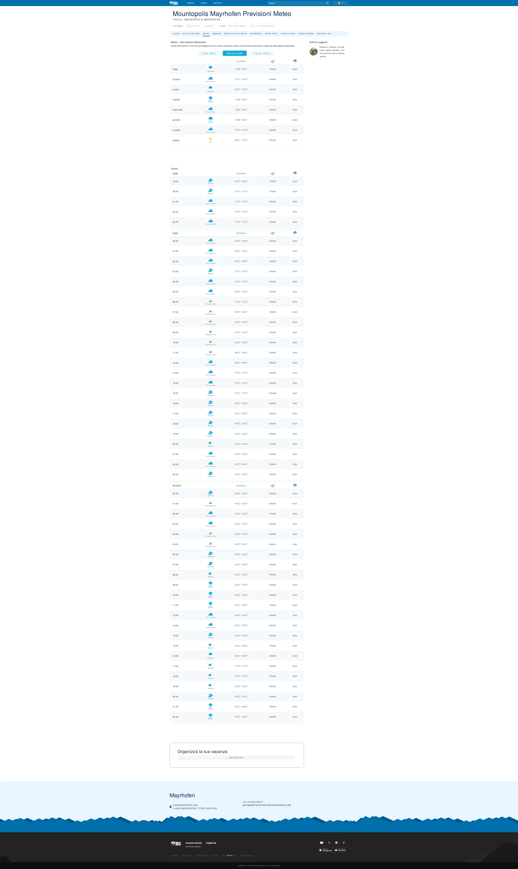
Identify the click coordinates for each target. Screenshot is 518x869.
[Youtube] (322, 843)
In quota (261, 53)
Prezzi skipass (306, 33)
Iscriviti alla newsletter (193, 846)
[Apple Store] (340, 849)
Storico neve (288, 33)
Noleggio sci (324, 33)
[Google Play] (326, 849)
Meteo (191, 3)
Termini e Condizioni (202, 855)
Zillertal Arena (237, 26)
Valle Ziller (193, 26)
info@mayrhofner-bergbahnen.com (267, 805)
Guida (177, 33)
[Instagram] (336, 843)
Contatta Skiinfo (194, 842)
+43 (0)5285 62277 (253, 801)
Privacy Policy (186, 855)
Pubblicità (211, 842)
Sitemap (215, 855)
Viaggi (203, 3)
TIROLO (177, 19)
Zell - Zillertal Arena (262, 26)
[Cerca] (327, 3)
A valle (209, 53)
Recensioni (256, 33)
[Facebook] (344, 843)
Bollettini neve (191, 33)
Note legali (174, 855)
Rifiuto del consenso (247, 855)
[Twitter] (329, 843)
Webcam (217, 33)
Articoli (217, 3)
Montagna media (235, 53)
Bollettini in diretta (235, 33)
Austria (209, 26)
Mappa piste (271, 33)
